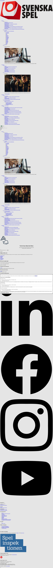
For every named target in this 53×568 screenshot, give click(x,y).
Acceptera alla (7, 292)
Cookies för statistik (3, 283)
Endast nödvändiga (3, 292)
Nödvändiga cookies (3, 278)
